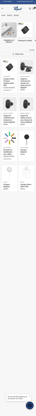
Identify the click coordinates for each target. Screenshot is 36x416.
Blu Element (24, 147)
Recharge (16, 15)
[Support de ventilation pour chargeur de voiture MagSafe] (9, 104)
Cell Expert (7, 147)
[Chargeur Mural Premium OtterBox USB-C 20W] (9, 67)
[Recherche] (30, 8)
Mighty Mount (25, 76)
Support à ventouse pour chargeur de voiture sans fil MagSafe (25, 83)
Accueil (3, 15)
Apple (5, 182)
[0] (33, 8)
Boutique (9, 15)
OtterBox (6, 76)
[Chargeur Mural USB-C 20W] (26, 173)
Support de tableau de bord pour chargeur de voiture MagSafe (26, 119)
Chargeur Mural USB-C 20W (25, 186)
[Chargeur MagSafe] (26, 138)
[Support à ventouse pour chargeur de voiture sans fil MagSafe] (26, 67)
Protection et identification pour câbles (7, 152)
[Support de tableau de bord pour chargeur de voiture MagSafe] (26, 104)
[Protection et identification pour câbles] (9, 138)
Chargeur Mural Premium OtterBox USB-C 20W (8, 82)
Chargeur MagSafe (23, 151)
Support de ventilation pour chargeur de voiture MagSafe (9, 119)
